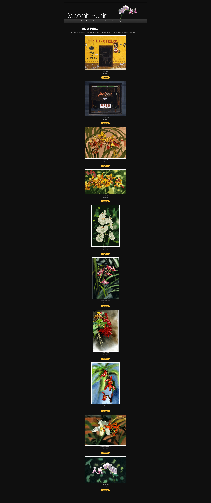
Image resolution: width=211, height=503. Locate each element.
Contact (100, 21)
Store (94, 21)
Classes (114, 21)
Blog (120, 21)
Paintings (88, 21)
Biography (107, 21)
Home (82, 21)
